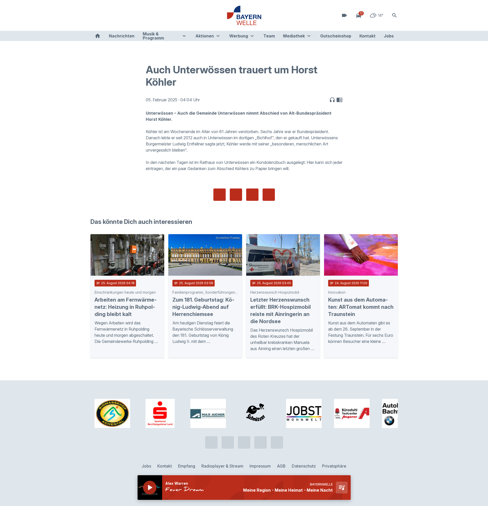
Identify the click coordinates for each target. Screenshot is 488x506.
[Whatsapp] (106, 15)
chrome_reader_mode (339, 100)
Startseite (97, 36)
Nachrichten (121, 35)
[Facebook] (116, 15)
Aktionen (204, 35)
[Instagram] (126, 15)
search (394, 15)
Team (269, 35)
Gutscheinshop (335, 35)
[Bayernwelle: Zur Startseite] (244, 15)
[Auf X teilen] (236, 194)
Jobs (389, 35)
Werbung (238, 35)
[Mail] (136, 15)
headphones (332, 100)
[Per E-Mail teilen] (269, 194)
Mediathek (294, 35)
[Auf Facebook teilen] (219, 194)
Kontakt (367, 35)
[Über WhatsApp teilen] (252, 194)
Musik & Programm (153, 36)
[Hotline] (95, 15)
